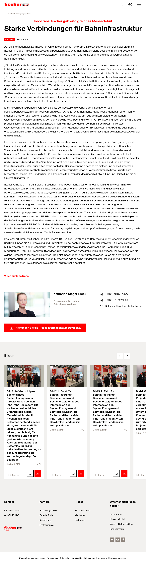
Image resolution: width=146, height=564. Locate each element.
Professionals (46, 525)
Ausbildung (45, 520)
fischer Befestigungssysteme (19, 14)
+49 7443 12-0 (11, 515)
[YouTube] (117, 540)
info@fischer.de (12, 510)
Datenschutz (52, 558)
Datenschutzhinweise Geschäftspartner (77, 558)
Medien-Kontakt (83, 510)
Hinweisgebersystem (117, 558)
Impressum (101, 558)
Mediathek (80, 515)
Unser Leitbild (117, 519)
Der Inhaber (116, 514)
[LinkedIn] (112, 540)
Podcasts (79, 520)
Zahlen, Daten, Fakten (121, 524)
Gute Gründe (46, 515)
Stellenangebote (48, 510)
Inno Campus (117, 529)
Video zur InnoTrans (16, 276)
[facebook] (123, 540)
